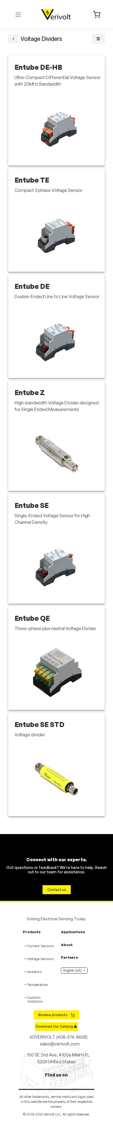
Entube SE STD (39, 724)
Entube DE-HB (38, 67)
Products (32, 932)
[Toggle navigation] (18, 14)
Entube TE (32, 180)
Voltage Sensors (40, 959)
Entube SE (32, 505)
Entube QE (32, 618)
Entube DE (32, 286)
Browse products (53, 1015)
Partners (69, 957)
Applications (73, 932)
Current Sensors (40, 946)
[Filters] (98, 39)
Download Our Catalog (55, 1026)
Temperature (37, 984)
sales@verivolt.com (60, 1044)
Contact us (56, 889)
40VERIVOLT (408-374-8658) (58, 1037)
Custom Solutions (35, 999)
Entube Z (30, 392)
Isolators (34, 971)
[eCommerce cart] (96, 13)
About (67, 945)
